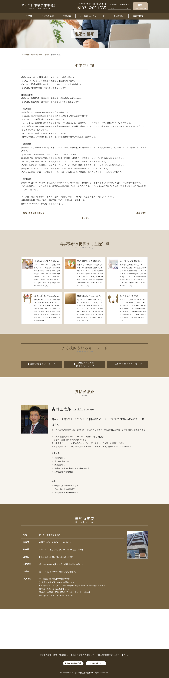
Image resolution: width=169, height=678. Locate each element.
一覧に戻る (84, 218)
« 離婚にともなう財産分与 (32, 212)
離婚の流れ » (142, 212)
